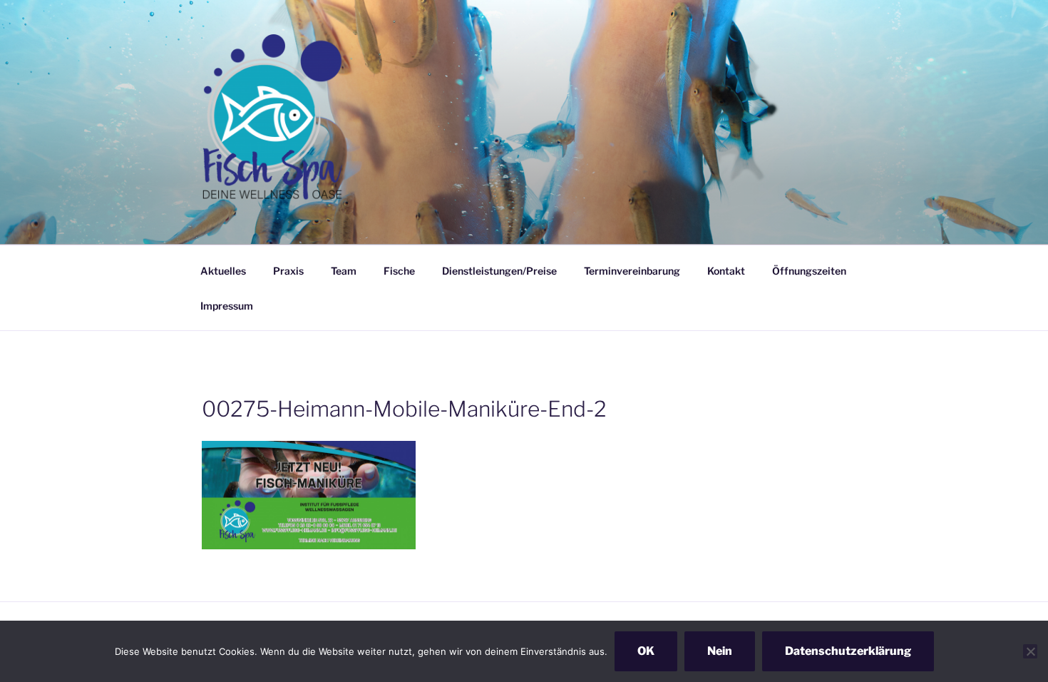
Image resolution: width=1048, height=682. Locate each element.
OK (645, 651)
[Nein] (1030, 651)
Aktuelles (223, 271)
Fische (399, 271)
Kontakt (726, 271)
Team (343, 271)
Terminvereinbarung (632, 271)
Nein (719, 651)
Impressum (226, 306)
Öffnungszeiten (809, 271)
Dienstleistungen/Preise (499, 271)
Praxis (288, 271)
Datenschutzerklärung (848, 651)
